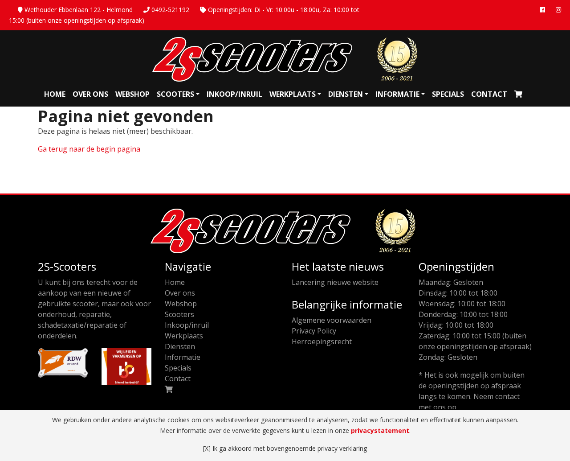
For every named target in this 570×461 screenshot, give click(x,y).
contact (507, 396)
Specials (448, 94)
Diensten (345, 94)
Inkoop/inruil (234, 94)
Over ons (90, 94)
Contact (489, 94)
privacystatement (380, 430)
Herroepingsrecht (322, 341)
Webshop (132, 94)
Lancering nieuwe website (335, 282)
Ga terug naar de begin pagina (89, 149)
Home (54, 94)
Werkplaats (292, 94)
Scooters (175, 94)
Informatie (397, 94)
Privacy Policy (314, 331)
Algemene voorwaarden (331, 320)
